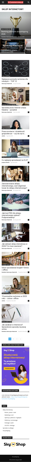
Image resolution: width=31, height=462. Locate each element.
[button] (3, 2)
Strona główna (5, 7)
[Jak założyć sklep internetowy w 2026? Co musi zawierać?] (15, 232)
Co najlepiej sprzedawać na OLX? (15, 160)
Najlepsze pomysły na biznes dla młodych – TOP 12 (15, 80)
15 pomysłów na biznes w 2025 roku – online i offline (14, 297)
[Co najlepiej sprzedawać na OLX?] (15, 148)
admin (3, 136)
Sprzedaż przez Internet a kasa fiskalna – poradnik (14, 109)
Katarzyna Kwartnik (7, 83)
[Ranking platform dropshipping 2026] (15, 25)
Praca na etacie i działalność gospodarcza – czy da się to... (13, 132)
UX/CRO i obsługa (9, 425)
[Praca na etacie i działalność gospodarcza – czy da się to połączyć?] (15, 122)
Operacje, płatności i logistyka (9, 104)
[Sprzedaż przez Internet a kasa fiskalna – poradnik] (15, 96)
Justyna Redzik (5, 162)
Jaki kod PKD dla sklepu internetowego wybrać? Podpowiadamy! (11, 215)
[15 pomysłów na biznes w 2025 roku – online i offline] (15, 285)
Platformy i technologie (7, 241)
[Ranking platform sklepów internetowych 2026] (12, 45)
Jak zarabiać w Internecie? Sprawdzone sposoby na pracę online (14, 327)
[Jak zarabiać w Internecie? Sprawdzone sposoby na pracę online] (15, 313)
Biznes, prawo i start (6, 210)
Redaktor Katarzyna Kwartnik (9, 36)
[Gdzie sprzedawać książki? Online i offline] (15, 259)
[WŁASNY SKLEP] (15, 448)
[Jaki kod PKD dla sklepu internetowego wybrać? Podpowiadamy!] (15, 202)
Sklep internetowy (6, 29)
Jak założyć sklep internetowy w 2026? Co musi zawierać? (14, 245)
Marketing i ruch (9, 415)
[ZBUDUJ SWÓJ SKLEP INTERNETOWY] (15, 366)
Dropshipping (6, 430)
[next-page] (20, 339)
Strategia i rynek (6, 47)
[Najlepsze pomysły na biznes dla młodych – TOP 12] (15, 68)
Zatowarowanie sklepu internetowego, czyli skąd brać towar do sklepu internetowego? (14, 186)
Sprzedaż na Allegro (8, 428)
